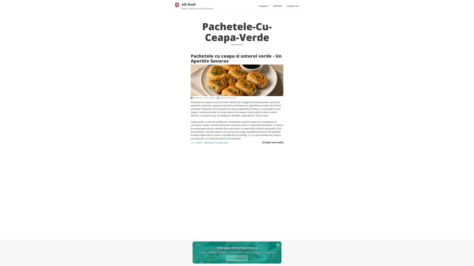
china (200, 142)
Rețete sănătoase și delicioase (197, 8)
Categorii (263, 6)
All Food (188, 4)
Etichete (277, 6)
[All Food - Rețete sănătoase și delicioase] (177, 5)
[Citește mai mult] (272, 142)
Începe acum (236, 258)
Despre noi (293, 6)
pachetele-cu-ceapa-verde (216, 142)
